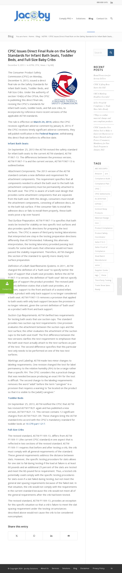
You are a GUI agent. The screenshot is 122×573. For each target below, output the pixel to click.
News (43, 65)
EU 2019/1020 (100, 199)
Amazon (98, 173)
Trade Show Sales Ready (102, 287)
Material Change (102, 218)
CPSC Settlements (102, 194)
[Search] (111, 18)
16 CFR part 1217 (35, 423)
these (103, 275)
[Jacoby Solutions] (32, 18)
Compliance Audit (102, 178)
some (97, 265)
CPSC (37, 65)
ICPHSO (98, 204)
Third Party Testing (103, 280)
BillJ (52, 65)
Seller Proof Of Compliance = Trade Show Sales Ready (102, 105)
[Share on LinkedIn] (51, 535)
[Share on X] (16, 535)
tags (96, 275)
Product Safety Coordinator (101, 235)
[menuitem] (66, 18)
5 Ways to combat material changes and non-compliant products (103, 118)
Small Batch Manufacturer (101, 258)
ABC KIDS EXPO (101, 168)
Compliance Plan (102, 183)
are (106, 173)
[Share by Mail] (68, 535)
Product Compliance (103, 228)
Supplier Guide (101, 270)
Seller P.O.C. (100, 242)
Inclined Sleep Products (101, 211)
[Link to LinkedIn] (111, 2)
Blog (11, 36)
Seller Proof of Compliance (101, 249)
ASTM (31, 65)
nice (97, 223)
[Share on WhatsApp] (34, 535)
